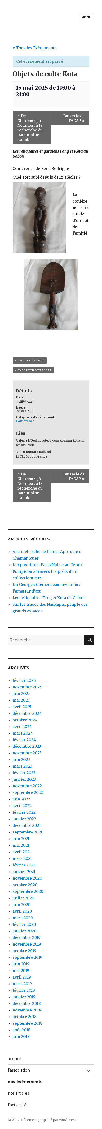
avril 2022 (22, 805)
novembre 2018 (27, 1010)
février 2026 (24, 680)
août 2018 (21, 1029)
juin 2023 (21, 759)
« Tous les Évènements (35, 47)
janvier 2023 (24, 779)
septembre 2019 (27, 957)
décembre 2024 (27, 713)
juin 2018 (21, 1036)
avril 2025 (22, 706)
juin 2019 (21, 964)
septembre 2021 (27, 832)
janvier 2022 (24, 818)
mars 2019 (22, 983)
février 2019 (24, 990)
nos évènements (25, 1082)
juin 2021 (21, 838)
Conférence (25, 421)
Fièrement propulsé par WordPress (48, 1120)
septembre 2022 (28, 792)
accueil (14, 1058)
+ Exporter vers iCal (33, 370)
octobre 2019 (24, 950)
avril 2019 (22, 977)
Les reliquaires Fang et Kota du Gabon (49, 597)
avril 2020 (22, 911)
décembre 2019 (27, 937)
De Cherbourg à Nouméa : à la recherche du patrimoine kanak (30, 128)
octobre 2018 (25, 1016)
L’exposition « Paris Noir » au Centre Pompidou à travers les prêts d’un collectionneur (48, 571)
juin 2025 (21, 693)
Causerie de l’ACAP (73, 118)
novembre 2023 (27, 753)
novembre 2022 (27, 786)
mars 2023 (22, 766)
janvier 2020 (25, 931)
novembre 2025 (27, 687)
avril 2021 (22, 851)
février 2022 (24, 812)
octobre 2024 (25, 720)
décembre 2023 (27, 746)
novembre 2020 (27, 878)
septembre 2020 (28, 891)
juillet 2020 (23, 898)
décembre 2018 (27, 1003)
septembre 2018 (27, 1023)
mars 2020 (23, 917)
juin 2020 (22, 904)
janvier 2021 (24, 871)
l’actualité (17, 1105)
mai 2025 (21, 700)
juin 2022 (21, 799)
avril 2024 (22, 726)
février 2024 (24, 739)
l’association (19, 1070)
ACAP (12, 1120)
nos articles (18, 1093)
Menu (86, 17)
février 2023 (24, 772)
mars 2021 (22, 858)
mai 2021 (21, 845)
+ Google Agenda (30, 360)
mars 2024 (23, 733)
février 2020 (24, 924)
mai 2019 (21, 970)
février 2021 (24, 865)
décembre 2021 (27, 825)
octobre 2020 (25, 884)
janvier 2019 (24, 997)
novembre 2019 (27, 944)
